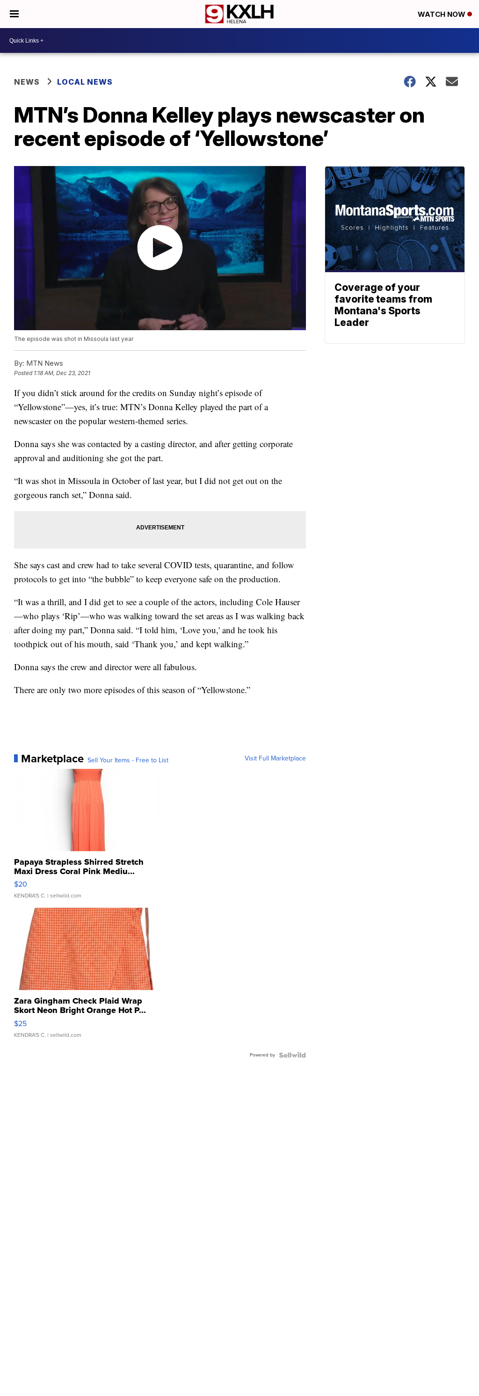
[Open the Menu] (14, 14)
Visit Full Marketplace (275, 758)
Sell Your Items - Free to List (127, 760)
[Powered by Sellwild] (292, 1055)
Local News (85, 82)
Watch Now (442, 14)
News (27, 82)
